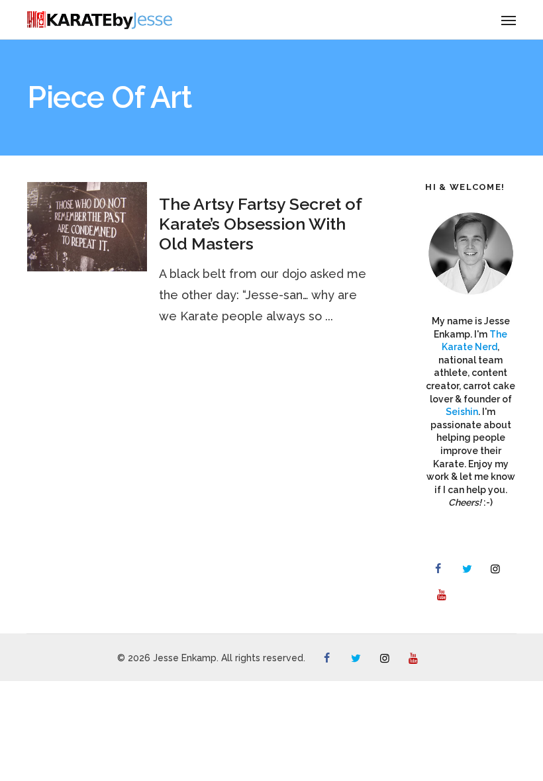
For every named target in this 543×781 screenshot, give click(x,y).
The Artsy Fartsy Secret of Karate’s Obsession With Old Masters (260, 223)
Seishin (462, 411)
